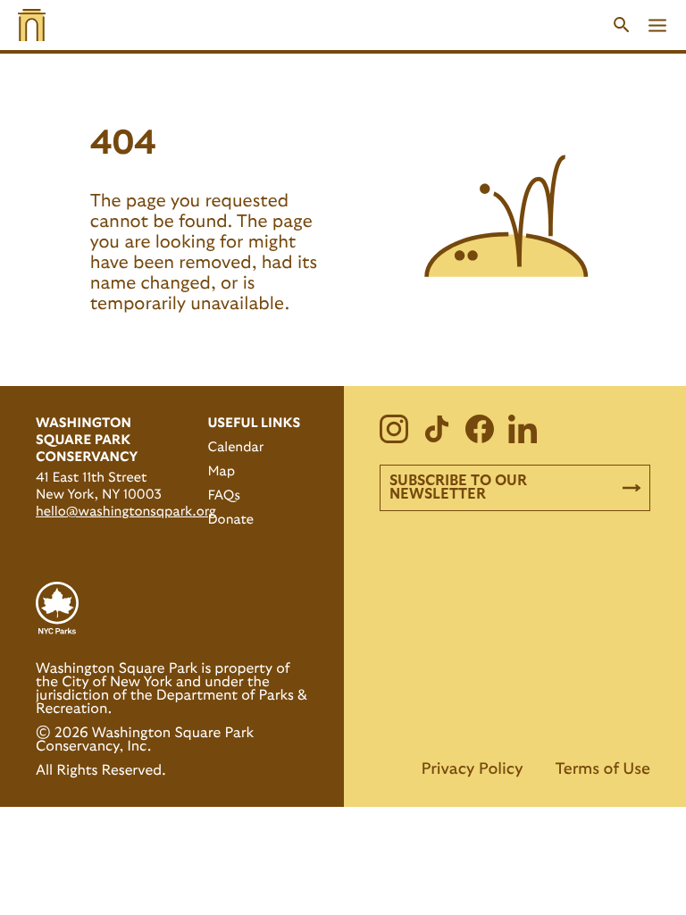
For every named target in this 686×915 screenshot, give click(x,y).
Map (221, 471)
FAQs (223, 495)
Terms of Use (602, 769)
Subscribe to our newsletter (458, 487)
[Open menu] (657, 25)
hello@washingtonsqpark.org (126, 511)
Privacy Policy (472, 769)
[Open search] (621, 25)
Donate (230, 519)
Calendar (235, 447)
